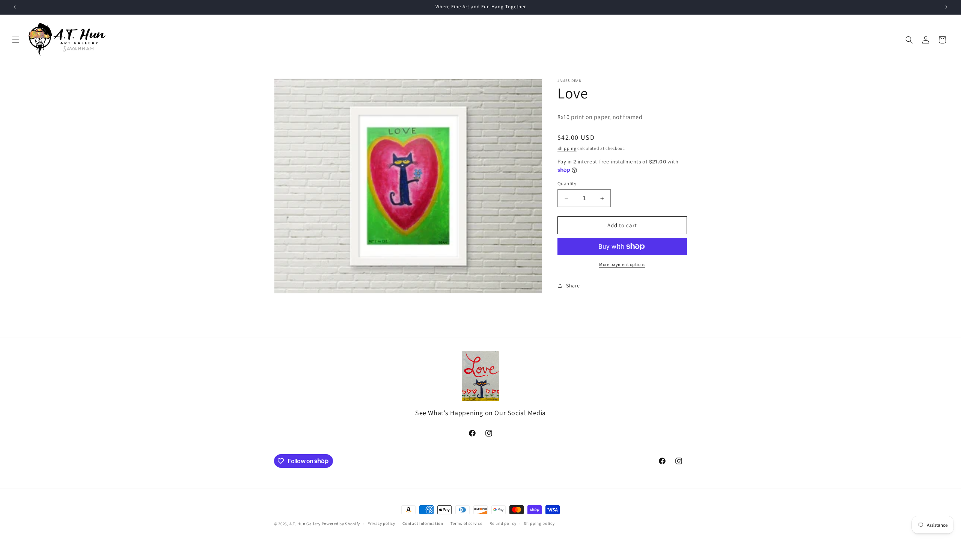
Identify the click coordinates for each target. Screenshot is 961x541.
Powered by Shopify (341, 523)
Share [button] (573, 285)
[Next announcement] (946, 7)
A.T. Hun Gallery (305, 523)
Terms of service (466, 523)
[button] (16, 40)
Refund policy (503, 523)
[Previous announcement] (14, 7)
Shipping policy (539, 523)
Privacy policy (381, 523)
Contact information (422, 523)
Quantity (566, 183)
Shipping (567, 148)
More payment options (622, 264)
